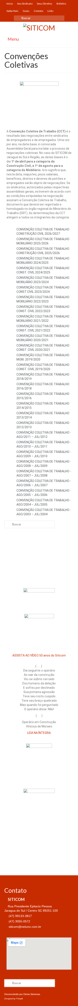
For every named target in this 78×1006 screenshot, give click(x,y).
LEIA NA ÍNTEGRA (39, 733)
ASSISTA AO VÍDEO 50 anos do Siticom (39, 655)
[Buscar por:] (39, 18)
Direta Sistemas (31, 994)
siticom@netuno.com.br (24, 926)
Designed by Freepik (13, 999)
